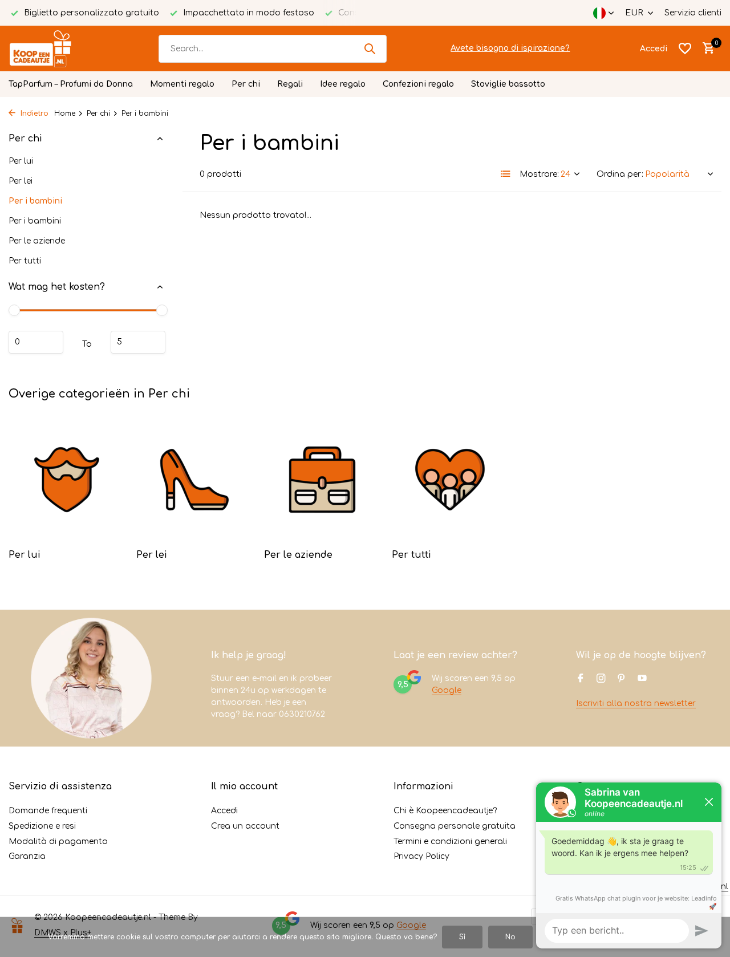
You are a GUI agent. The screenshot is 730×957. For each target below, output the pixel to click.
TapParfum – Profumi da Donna (71, 84)
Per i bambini (35, 201)
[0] (706, 48)
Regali (290, 84)
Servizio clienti (692, 13)
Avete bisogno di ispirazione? (510, 48)
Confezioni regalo (418, 84)
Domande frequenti (48, 810)
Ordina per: (620, 174)
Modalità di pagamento (58, 841)
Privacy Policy (421, 856)
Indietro (33, 113)
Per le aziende (37, 241)
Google (446, 690)
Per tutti (25, 261)
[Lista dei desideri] (685, 48)
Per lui (21, 161)
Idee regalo (343, 84)
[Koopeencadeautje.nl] (51, 48)
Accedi (224, 810)
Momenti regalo (182, 84)
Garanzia (27, 856)
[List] (506, 174)
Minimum (36, 342)
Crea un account (245, 826)
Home (64, 113)
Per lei (21, 181)
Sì (462, 937)
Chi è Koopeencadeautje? (445, 810)
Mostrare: (539, 174)
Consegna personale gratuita (455, 826)
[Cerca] (369, 48)
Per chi (246, 84)
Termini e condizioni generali (450, 841)
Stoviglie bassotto (508, 84)
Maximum (138, 342)
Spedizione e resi (42, 826)
